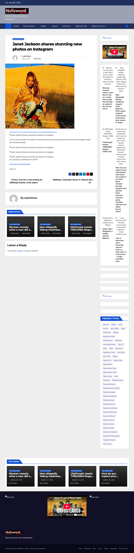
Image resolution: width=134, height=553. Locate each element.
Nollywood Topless (109, 440)
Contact (66, 26)
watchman (27, 56)
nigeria (115, 356)
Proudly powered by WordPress (15, 548)
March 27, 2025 (47, 480)
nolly (116, 376)
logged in (20, 251)
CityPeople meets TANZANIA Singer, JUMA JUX (81, 230)
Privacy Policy (99, 26)
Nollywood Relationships (111, 436)
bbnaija (115, 332)
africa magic (115, 328)
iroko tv (120, 344)
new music (121, 352)
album (123, 328)
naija (111, 348)
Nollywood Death (108, 400)
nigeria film (107, 360)
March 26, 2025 (109, 480)
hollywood (118, 340)
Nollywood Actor (117, 380)
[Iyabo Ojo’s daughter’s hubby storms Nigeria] (107, 221)
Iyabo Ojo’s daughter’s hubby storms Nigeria (107, 233)
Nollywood (29, 26)
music (105, 348)
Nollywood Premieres (110, 432)
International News (109, 344)
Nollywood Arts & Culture (111, 388)
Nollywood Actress (109, 384)
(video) (113, 324)
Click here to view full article (19, 164)
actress (105, 328)
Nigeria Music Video (109, 372)
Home (16, 26)
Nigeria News (107, 376)
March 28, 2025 (17, 480)
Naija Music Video (109, 352)
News (44, 26)
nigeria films (118, 360)
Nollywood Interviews (110, 408)
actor (120, 324)
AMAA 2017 (107, 332)
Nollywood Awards (109, 392)
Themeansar (41, 548)
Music (55, 26)
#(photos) (37, 59)
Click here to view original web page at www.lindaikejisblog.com (33, 132)
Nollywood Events (109, 404)
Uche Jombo (107, 444)
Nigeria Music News (109, 368)
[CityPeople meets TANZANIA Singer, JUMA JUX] (107, 134)
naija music (119, 348)
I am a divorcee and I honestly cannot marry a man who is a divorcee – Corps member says (121, 249)
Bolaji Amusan (108, 340)
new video (106, 356)
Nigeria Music (107, 364)
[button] (123, 26)
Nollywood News (18, 39)
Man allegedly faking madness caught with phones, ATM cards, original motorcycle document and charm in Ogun (121, 109)
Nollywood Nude (108, 428)
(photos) (106, 324)
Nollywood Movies (109, 416)
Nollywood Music (108, 420)
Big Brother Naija (108, 336)
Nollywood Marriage (109, 412)
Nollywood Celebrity (109, 396)
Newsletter (81, 26)
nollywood (106, 380)
